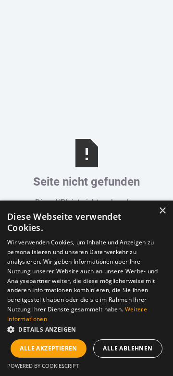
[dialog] (86, 288)
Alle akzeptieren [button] (48, 348)
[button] (86, 330)
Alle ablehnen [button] (127, 348)
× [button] (162, 211)
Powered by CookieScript (43, 365)
